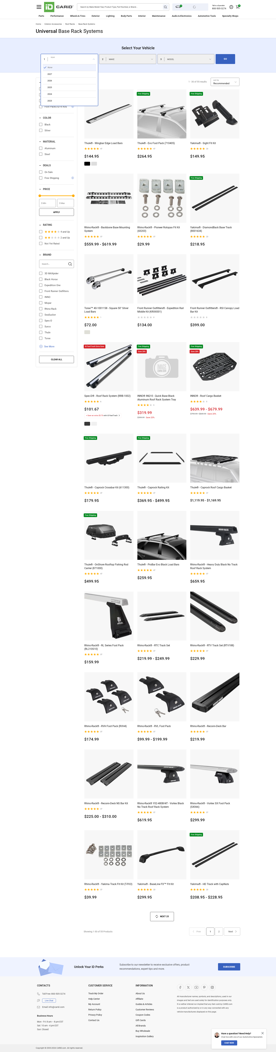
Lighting (110, 16)
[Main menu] (39, 7)
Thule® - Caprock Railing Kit (153, 487)
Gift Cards (141, 1020)
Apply (56, 212)
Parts (41, 16)
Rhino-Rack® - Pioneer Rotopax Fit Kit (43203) (158, 229)
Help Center (94, 999)
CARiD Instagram (212, 987)
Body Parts (126, 16)
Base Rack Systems (86, 24)
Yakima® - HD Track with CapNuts (209, 884)
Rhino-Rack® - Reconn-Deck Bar (208, 726)
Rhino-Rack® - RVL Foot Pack (154, 726)
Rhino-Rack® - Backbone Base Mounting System (107, 229)
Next (230, 931)
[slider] (39, 195)
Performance (57, 16)
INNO (47, 297)
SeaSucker (50, 314)
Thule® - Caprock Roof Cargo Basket (211, 487)
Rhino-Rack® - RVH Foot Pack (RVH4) (105, 726)
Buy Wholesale (143, 1031)
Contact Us (93, 1020)
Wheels (74, 16)
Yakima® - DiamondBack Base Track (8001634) (211, 229)
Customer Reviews (145, 1009)
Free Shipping (52, 178)
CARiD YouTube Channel (196, 987)
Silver (47, 130)
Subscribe (229, 967)
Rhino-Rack (51, 308)
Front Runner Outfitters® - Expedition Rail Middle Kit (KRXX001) (160, 310)
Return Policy (94, 1009)
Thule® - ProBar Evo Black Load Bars (158, 564)
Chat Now (229, 1043)
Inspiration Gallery (145, 1036)
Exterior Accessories (53, 24)
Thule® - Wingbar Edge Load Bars (103, 143)
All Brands (141, 1025)
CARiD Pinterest (204, 987)
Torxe (47, 338)
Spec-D (48, 320)
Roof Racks (70, 24)
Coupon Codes (143, 1015)
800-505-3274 (219, 8)
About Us (140, 993)
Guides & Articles (144, 1004)
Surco (48, 326)
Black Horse (51, 279)
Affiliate (139, 999)
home (38, 24)
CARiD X (188, 987)
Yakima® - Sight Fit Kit (203, 143)
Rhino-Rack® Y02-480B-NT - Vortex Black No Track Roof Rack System (160, 805)
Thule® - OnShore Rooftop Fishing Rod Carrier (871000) (106, 566)
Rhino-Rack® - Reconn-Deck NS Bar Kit (106, 803)
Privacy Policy (95, 1015)
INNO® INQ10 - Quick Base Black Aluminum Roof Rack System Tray (156, 397)
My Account (94, 1004)
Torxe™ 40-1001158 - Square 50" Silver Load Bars (106, 310)
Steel (47, 154)
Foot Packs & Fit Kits (56, 106)
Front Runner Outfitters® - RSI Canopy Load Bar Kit (214, 310)
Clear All (56, 359)
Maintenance (158, 16)
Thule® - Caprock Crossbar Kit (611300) (106, 487)
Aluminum (50, 148)
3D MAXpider (51, 273)
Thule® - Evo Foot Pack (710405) (156, 143)
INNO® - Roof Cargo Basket (205, 395)
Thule (47, 332)
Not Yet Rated (52, 243)
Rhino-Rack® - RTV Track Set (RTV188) (212, 645)
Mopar (48, 303)
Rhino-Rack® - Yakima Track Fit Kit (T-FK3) (108, 884)
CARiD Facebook (180, 987)
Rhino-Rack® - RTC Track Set (153, 645)
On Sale (49, 172)
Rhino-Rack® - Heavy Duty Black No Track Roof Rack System (214, 566)
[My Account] (231, 7)
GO (225, 59)
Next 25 (164, 916)
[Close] (262, 1033)
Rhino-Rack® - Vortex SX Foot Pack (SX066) (210, 805)
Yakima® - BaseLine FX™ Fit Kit (155, 884)
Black (47, 124)
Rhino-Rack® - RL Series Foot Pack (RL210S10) (104, 647)
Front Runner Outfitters (57, 291)
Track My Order (95, 993)
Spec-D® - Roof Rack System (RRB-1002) (107, 395)
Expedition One (53, 285)
